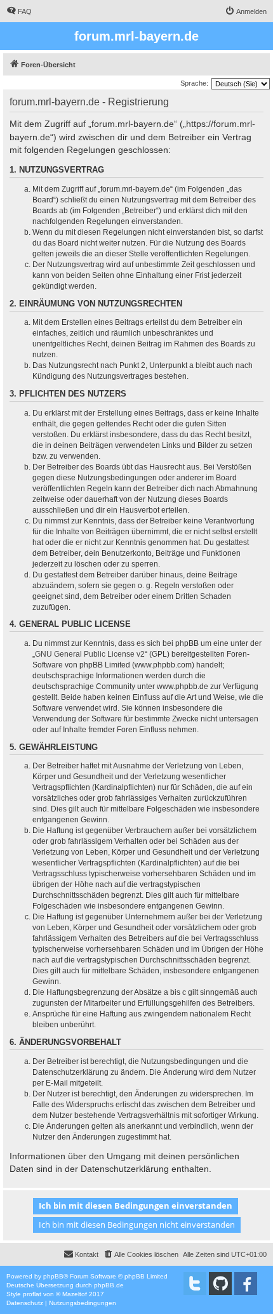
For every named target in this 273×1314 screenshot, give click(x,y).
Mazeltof (74, 1294)
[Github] (220, 1283)
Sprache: (194, 83)
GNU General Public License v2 (90, 654)
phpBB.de (109, 1285)
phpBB (53, 1276)
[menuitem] (19, 11)
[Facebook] (245, 1283)
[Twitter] (194, 1283)
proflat (32, 1294)
